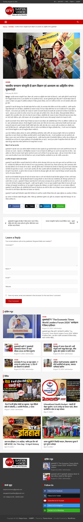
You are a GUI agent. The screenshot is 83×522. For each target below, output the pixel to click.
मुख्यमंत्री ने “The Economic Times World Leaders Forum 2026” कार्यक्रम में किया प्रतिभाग (60, 322)
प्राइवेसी (78, 1)
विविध (6, 376)
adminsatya (58, 328)
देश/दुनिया (46, 437)
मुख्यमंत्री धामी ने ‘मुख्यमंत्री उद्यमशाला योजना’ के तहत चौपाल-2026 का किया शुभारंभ (24, 348)
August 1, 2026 (9, 409)
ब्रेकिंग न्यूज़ (8, 311)
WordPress (71, 518)
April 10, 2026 (48, 447)
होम (55, 1)
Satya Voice (23, 518)
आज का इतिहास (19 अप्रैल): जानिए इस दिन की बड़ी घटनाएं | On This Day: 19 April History (22, 442)
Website (8, 287)
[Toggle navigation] (5, 22)
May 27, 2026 (48, 412)
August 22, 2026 (47, 328)
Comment (9, 245)
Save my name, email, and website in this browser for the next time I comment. (34, 295)
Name (8, 269)
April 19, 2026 (9, 447)
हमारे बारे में (60, 1)
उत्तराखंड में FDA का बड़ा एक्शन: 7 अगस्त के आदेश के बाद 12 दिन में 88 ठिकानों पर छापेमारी (26, 364)
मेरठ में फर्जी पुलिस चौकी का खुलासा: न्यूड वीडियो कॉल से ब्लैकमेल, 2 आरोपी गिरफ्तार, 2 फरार (21, 405)
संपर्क (66, 1)
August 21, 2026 (19, 354)
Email (8, 278)
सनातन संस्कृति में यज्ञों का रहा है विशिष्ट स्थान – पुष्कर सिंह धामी (60, 222)
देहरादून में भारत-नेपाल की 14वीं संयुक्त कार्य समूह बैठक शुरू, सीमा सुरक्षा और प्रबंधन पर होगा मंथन (64, 348)
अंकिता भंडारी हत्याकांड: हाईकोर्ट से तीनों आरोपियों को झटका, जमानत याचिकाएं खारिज (65, 364)
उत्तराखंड (8, 82)
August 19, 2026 (58, 369)
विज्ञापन (72, 1)
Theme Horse (47, 518)
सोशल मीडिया (12, 437)
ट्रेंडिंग (6, 399)
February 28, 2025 (11, 93)
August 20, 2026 (58, 354)
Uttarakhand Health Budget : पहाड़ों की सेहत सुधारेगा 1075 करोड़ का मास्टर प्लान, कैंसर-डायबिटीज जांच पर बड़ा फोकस (61, 406)
